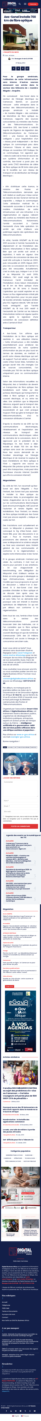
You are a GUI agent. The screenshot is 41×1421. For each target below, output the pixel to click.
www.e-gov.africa (25, 734)
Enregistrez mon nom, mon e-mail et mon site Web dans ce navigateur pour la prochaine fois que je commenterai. (20, 819)
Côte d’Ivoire (7, 976)
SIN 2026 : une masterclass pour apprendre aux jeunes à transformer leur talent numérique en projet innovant (19, 886)
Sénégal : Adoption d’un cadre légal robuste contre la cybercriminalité (18, 1355)
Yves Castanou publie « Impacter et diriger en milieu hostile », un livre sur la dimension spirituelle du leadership (19, 937)
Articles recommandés (11, 1115)
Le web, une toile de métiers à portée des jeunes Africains (19, 1130)
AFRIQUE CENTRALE (9, 933)
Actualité (10, 841)
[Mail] (16, 1411)
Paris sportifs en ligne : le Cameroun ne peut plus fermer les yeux (19, 963)
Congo (5, 950)
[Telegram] (20, 1411)
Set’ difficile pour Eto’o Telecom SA (18, 1140)
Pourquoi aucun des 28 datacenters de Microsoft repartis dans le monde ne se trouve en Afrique (20, 1109)
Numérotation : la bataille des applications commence (16, 1120)
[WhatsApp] (27, 68)
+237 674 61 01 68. (28, 1283)
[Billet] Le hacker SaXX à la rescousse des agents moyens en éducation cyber (20, 1350)
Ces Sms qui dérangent (10, 1234)
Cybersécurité (8, 942)
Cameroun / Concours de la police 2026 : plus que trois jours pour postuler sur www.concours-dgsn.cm (19, 846)
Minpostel (34, 747)
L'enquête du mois (11, 52)
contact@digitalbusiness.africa (18, 678)
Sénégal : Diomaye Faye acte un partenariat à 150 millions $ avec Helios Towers (19, 971)
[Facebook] (14, 68)
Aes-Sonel (10, 747)
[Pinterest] (23, 68)
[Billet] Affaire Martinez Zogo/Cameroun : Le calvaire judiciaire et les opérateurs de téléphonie (19, 918)
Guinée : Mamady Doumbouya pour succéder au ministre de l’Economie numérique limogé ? (19, 1335)
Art (15, 747)
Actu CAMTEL (7, 914)
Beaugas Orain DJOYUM (24, 59)
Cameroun (7, 960)
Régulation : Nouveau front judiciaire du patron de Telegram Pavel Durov (20, 946)
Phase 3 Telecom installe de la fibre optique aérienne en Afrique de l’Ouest (30, 1233)
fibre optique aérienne (24, 747)
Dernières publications (11, 968)
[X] (18, 68)
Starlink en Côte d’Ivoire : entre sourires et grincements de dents (18, 979)
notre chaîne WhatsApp (14, 655)
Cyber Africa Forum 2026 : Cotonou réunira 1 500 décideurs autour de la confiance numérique (19, 898)
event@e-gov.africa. (20, 737)
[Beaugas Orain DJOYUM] (10, 58)
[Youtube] (35, 1411)
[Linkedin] (11, 1411)
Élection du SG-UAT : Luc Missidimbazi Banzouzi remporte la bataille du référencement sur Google (20, 954)
